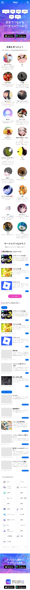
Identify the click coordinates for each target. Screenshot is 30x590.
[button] (2, 2)
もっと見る (15, 296)
